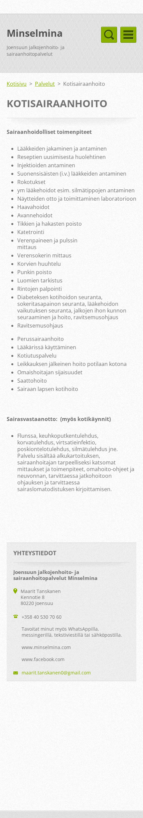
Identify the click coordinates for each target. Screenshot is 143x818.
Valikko (128, 35)
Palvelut (45, 83)
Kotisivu (17, 83)
